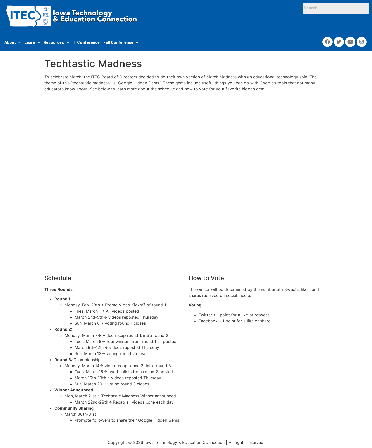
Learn (29, 42)
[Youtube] (350, 42)
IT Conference (86, 42)
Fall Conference (118, 42)
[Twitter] (339, 42)
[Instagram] (362, 42)
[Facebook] (327, 42)
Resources (54, 42)
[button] (13, 43)
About (10, 42)
